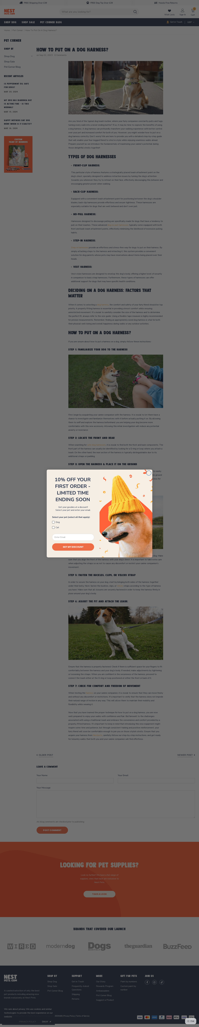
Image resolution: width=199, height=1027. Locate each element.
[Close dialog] (148, 473)
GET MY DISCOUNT (73, 546)
